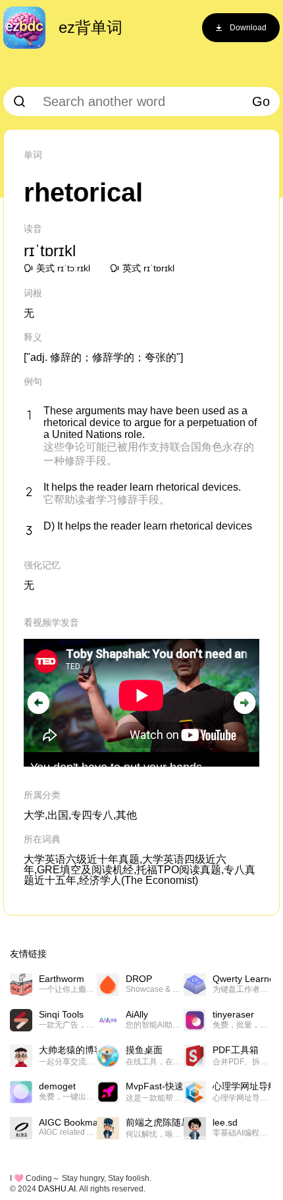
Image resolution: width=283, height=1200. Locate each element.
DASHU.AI (57, 1188)
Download (248, 27)
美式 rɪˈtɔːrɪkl (63, 268)
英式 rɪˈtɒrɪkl (148, 268)
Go (261, 101)
